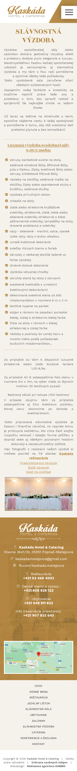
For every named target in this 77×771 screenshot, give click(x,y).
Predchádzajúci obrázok (38, 463)
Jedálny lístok (38, 703)
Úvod (38, 685)
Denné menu (38, 691)
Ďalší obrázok (38, 467)
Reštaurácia (38, 697)
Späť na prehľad (38, 472)
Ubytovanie (38, 714)
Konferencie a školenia (39, 738)
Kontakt (38, 743)
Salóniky (38, 720)
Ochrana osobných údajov (49, 762)
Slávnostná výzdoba (38, 726)
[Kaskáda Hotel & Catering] (35, 11)
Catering (38, 732)
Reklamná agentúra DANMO (46, 766)
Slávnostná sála (38, 709)
